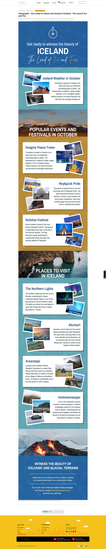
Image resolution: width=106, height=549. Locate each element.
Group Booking (20, 527)
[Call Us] (105, 272)
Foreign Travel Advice (21, 534)
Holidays (39, 2)
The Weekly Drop (62, 2)
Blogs (18, 531)
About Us (19, 532)
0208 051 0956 (81, 3)
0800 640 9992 (81, 1)
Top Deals (54, 2)
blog (52, 20)
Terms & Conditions (45, 527)
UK (71, 2)
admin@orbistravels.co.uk (80, 539)
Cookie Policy (44, 529)
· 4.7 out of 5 (55, 511)
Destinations (46, 2)
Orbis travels (22, 10)
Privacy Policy (44, 531)
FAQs (43, 532)
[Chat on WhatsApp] (105, 274)
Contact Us (19, 529)
